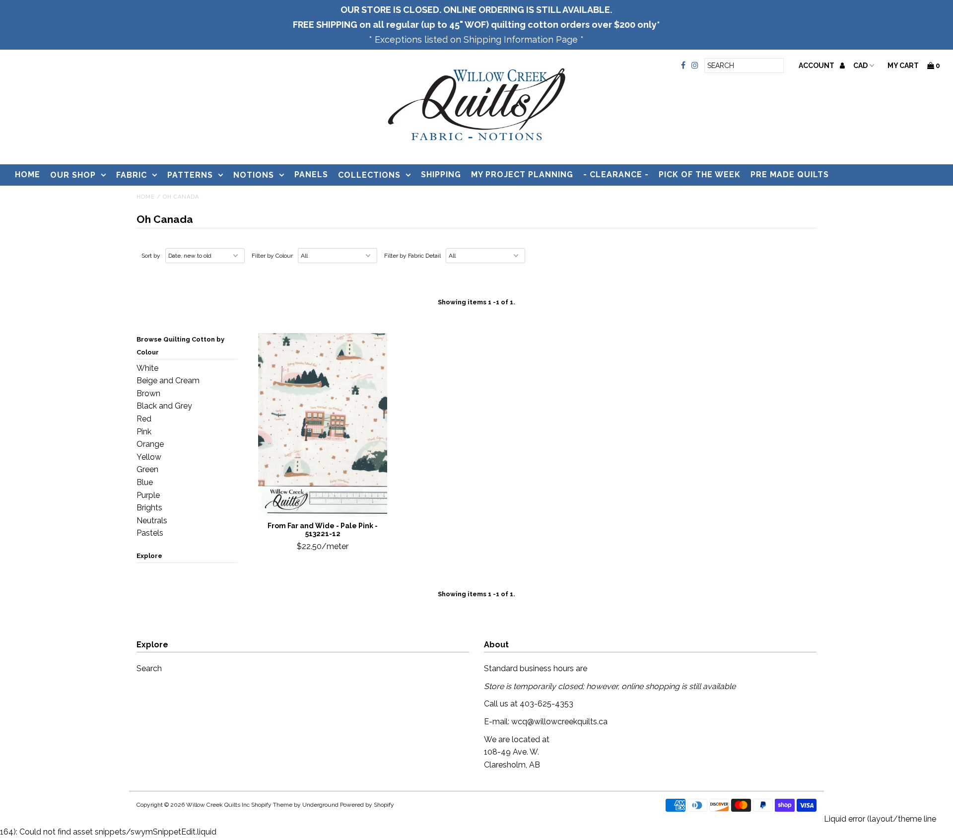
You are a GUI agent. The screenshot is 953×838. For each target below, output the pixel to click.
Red (143, 418)
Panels (311, 174)
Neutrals (151, 520)
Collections (369, 175)
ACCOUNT (817, 66)
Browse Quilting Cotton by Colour (180, 346)
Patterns (190, 175)
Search (149, 668)
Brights (149, 507)
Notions (253, 175)
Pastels (149, 533)
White (147, 368)
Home (27, 174)
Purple (148, 495)
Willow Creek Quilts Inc (218, 804)
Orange (150, 444)
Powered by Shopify (367, 804)
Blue (144, 482)
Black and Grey (164, 406)
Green (147, 469)
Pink (143, 431)
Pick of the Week (700, 174)
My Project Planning (522, 174)
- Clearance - (616, 174)
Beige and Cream (168, 380)
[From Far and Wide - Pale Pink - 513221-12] (323, 424)
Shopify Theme (271, 804)
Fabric (131, 175)
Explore (149, 555)
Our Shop (73, 175)
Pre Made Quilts (789, 174)
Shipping (441, 174)
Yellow (148, 457)
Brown (148, 393)
